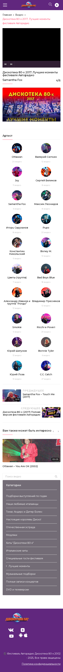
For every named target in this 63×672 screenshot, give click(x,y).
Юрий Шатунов (17, 350)
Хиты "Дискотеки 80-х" (20, 542)
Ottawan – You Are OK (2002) (20, 466)
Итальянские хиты (17, 550)
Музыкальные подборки (20, 573)
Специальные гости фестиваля (24, 558)
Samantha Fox (17, 204)
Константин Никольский (17, 252)
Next (11, 64)
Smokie (17, 327)
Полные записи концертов (22, 581)
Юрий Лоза (17, 374)
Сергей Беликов (46, 180)
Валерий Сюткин (46, 156)
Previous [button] (53, 431)
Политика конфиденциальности (41, 663)
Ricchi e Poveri (46, 327)
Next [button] (58, 431)
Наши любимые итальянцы (22, 504)
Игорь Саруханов (17, 227)
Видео (19, 14)
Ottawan (17, 156)
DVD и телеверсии (17, 589)
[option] (31, 454)
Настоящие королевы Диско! (23, 519)
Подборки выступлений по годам (26, 496)
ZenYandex (23, 630)
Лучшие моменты (19, 566)
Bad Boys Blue (46, 277)
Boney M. (46, 251)
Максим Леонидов (46, 204)
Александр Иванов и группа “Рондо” (17, 302)
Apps (23, 636)
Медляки (11, 535)
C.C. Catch (46, 374)
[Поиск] (56, 476)
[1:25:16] (31, 106)
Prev (5, 64)
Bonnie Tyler (46, 350)
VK (11, 630)
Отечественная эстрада (20, 527)
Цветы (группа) (17, 277)
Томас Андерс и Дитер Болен (24, 511)
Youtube (11, 636)
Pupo (46, 227)
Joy (17, 180)
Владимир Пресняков (46, 301)
